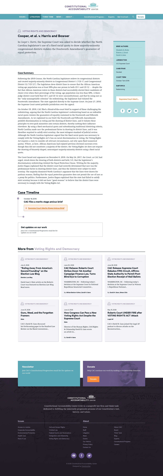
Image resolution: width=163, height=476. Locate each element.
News (58, 16)
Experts (111, 16)
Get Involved (122, 16)
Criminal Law (53, 430)
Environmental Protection (26, 433)
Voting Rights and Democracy (57, 248)
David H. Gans (121, 55)
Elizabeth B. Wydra (122, 50)
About (69, 16)
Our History (87, 441)
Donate (141, 16)
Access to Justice (24, 427)
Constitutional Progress (94, 16)
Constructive (86, 466)
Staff (84, 430)
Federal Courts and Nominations (60, 433)
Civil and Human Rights (57, 427)
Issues (22, 16)
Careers (116, 444)
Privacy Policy (87, 444)
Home (85, 427)
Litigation (35, 16)
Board (116, 430)
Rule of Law (22, 438)
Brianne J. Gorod (122, 52)
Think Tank (48, 16)
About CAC (118, 427)
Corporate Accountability (26, 430)
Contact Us (87, 447)
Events (85, 438)
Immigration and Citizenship (58, 436)
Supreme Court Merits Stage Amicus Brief (130, 99)
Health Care (22, 436)
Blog (115, 436)
